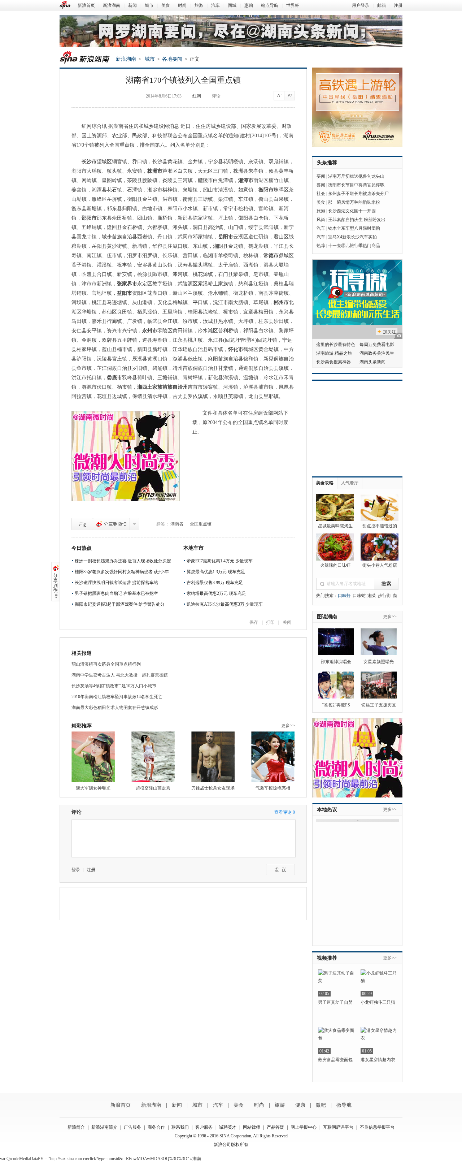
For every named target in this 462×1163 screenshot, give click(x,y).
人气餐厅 (349, 482)
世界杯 (292, 5)
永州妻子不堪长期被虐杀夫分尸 (358, 193)
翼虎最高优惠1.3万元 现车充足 (216, 571)
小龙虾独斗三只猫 (378, 1002)
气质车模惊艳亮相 (273, 788)
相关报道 (81, 653)
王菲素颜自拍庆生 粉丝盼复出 (356, 219)
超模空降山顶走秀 (153, 788)
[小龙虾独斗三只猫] (379, 982)
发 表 (280, 869)
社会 (321, 193)
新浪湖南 (111, 5)
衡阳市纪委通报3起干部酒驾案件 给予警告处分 (120, 604)
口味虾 (344, 595)
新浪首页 (86, 5)
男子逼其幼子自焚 (335, 1002)
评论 (216, 96)
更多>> (288, 725)
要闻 (321, 176)
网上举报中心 (304, 1127)
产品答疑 (275, 1127)
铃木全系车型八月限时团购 (354, 228)
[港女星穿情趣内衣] (379, 1040)
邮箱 (381, 5)
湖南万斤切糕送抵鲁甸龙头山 (356, 176)
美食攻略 (325, 482)
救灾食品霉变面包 (335, 1059)
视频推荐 (327, 958)
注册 (398, 5)
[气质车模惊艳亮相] (273, 756)
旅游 (199, 5)
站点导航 (269, 5)
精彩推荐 (81, 726)
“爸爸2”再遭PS (336, 705)
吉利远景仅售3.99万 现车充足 (215, 582)
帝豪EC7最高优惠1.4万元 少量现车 (220, 560)
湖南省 (176, 524)
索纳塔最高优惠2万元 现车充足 (216, 593)
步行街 (384, 595)
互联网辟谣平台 (338, 1127)
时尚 (182, 5)
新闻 (132, 5)
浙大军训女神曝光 (93, 788)
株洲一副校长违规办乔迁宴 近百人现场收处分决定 (123, 560)
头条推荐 (327, 162)
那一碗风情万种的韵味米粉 (354, 202)
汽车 (215, 5)
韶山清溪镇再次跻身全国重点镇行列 (106, 664)
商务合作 (156, 1127)
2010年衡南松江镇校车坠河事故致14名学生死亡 (116, 696)
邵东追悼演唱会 (336, 661)
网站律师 (251, 1127)
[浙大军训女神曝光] (93, 756)
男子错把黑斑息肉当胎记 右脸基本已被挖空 (116, 593)
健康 (300, 1105)
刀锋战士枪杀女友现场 (213, 788)
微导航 (344, 1105)
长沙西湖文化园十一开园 (352, 210)
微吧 (321, 1105)
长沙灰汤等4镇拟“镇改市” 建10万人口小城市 (113, 685)
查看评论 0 (284, 812)
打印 (270, 622)
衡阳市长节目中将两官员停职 (356, 184)
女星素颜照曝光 (378, 661)
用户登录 (360, 5)
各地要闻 (172, 59)
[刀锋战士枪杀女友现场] (213, 756)
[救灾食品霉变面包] (336, 1040)
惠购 (248, 5)
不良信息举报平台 (377, 1127)
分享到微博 (111, 524)
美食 (165, 5)
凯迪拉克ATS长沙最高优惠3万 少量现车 (225, 604)
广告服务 (132, 1127)
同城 (232, 5)
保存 (253, 622)
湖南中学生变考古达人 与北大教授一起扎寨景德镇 (119, 675)
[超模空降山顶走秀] (153, 756)
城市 (149, 5)
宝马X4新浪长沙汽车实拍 (352, 236)
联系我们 (180, 1127)
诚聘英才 (227, 1127)
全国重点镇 (201, 524)
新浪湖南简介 (104, 1127)
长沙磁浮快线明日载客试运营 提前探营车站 (116, 582)
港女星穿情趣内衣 (378, 1059)
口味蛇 (359, 595)
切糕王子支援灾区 (378, 705)
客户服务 (204, 1127)
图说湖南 (327, 616)
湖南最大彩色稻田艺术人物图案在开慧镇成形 (114, 707)
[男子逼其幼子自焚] (336, 982)
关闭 (287, 622)
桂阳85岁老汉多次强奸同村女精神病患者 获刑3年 (122, 571)
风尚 (321, 219)
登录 (75, 869)
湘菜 (371, 595)
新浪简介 (76, 1127)
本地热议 (327, 809)
